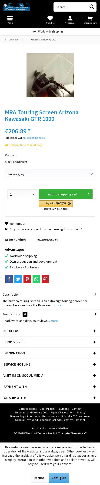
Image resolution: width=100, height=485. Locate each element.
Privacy (81, 412)
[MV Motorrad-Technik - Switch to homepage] (25, 7)
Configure (59, 478)
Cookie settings (28, 408)
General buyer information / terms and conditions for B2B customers (50, 416)
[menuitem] (90, 20)
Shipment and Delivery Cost (31, 412)
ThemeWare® (78, 433)
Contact (76, 408)
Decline (39, 478)
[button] (56, 205)
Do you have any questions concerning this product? (45, 229)
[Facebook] (9, 279)
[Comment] (50, 125)
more (57, 305)
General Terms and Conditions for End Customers (44, 420)
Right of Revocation (62, 412)
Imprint (80, 420)
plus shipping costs (34, 137)
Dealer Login (47, 408)
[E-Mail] (45, 279)
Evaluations (11, 314)
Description (11, 294)
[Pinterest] (27, 279)
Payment (63, 408)
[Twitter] (18, 279)
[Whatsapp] (36, 279)
